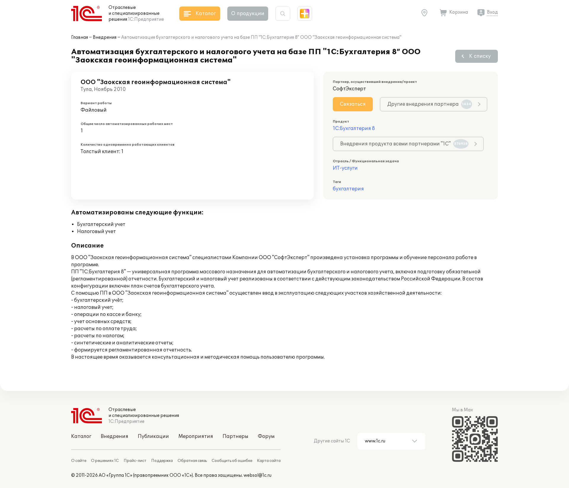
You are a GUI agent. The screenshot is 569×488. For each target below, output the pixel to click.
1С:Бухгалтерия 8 (354, 128)
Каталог (81, 436)
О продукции (247, 14)
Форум (266, 436)
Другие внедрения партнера (429, 104)
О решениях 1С (105, 460)
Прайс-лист (135, 460)
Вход (492, 12)
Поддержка (162, 460)
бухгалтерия (348, 189)
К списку (480, 56)
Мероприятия (195, 436)
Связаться (353, 104)
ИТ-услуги (345, 168)
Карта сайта (269, 460)
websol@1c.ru (257, 475)
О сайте (78, 460)
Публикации (153, 436)
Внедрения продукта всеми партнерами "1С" (404, 144)
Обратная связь (192, 460)
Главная (79, 37)
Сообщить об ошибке (232, 460)
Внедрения (104, 37)
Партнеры (235, 436)
